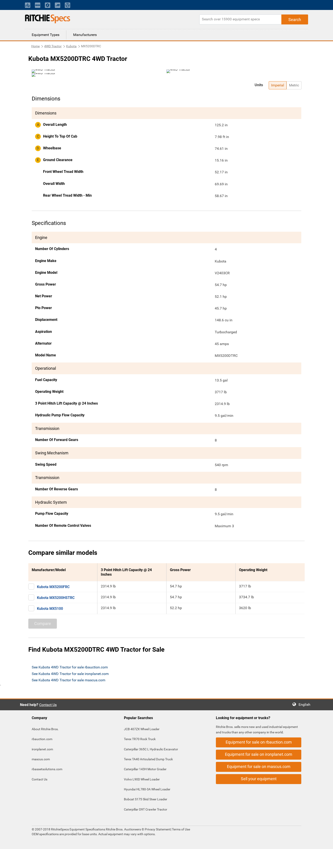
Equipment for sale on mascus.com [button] (258, 766)
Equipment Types (45, 35)
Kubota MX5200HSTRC (56, 598)
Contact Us (48, 705)
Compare (42, 623)
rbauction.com (42, 739)
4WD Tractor (53, 46)
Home (35, 46)
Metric (294, 85)
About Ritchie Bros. (45, 729)
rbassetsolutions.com (47, 769)
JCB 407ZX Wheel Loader (141, 729)
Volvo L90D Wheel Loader (142, 779)
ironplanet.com (42, 749)
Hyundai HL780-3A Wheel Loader (147, 789)
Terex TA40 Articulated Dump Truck (148, 759)
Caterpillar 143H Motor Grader (145, 769)
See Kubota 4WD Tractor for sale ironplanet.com (70, 674)
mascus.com (41, 759)
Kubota (71, 46)
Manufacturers (85, 35)
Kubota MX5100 (50, 608)
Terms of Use (180, 829)
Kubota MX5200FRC (53, 587)
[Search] (294, 19)
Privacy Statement (158, 829)
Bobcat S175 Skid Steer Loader (145, 799)
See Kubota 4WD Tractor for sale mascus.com (68, 680)
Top (325, 842)
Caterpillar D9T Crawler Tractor (145, 809)
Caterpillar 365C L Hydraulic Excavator (151, 749)
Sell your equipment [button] (259, 778)
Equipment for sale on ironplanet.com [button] (258, 754)
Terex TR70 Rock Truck (140, 739)
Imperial (277, 85)
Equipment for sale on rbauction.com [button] (259, 742)
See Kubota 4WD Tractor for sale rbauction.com (70, 667)
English (306, 704)
